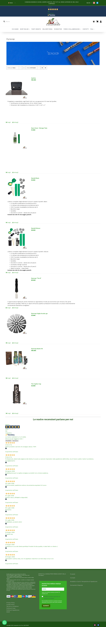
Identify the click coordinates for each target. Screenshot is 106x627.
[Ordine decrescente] (23, 67)
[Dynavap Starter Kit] (16, 359)
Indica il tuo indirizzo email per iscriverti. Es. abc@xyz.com (51, 593)
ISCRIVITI (46, 605)
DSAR (8, 612)
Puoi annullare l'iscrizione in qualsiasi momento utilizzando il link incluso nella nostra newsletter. (52, 601)
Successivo (15, 440)
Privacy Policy (10, 602)
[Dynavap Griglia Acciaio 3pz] (16, 323)
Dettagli (16, 122)
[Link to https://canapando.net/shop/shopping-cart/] (97, 21)
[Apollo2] (16, 88)
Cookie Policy (10, 604)
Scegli (9, 122)
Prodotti (72, 574)
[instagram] (94, 3)
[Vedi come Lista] (45, 67)
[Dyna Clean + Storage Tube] (16, 138)
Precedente (8, 440)
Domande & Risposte (76, 585)
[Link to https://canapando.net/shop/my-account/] (101, 21)
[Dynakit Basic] (16, 188)
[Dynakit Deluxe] (16, 238)
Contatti (72, 578)
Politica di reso (10, 608)
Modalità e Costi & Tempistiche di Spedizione (83, 581)
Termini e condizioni (12, 606)
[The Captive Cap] (16, 394)
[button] (4, 622)
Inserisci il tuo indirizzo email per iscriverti (51, 584)
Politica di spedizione (12, 610)
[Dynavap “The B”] (16, 288)
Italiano (11, 2)
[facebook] (97, 3)
